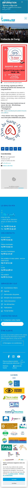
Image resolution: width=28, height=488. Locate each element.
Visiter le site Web (7, 165)
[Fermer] (22, 2)
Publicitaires (20, 187)
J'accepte (14, 479)
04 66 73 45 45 (10, 226)
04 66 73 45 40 (10, 229)
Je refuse (14, 483)
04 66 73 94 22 (7, 247)
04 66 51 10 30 (6, 254)
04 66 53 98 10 (7, 270)
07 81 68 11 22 (6, 163)
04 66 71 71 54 (6, 277)
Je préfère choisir (13, 473)
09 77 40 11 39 (6, 263)
